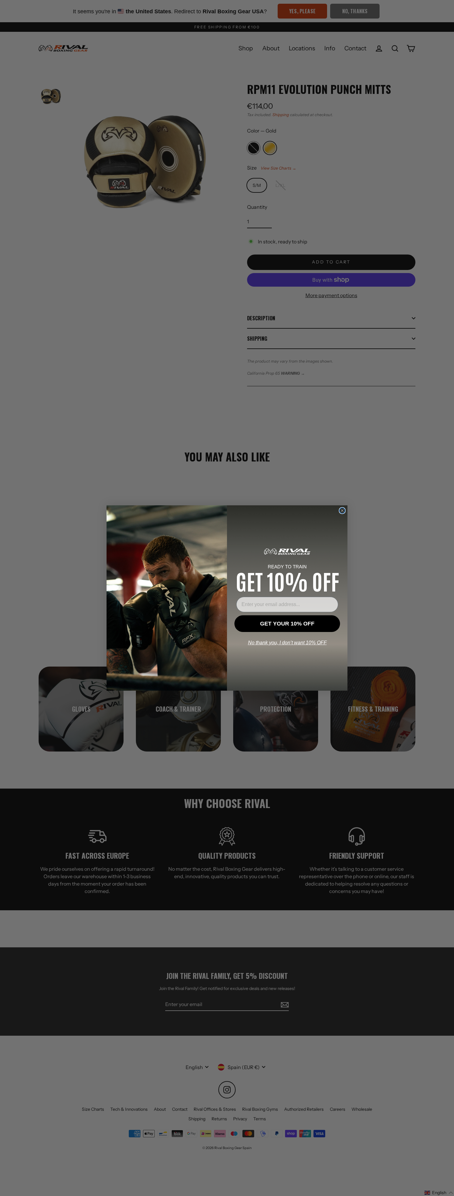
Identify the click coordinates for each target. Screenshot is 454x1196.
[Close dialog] (342, 510)
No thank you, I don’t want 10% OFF (287, 642)
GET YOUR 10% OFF (287, 624)
